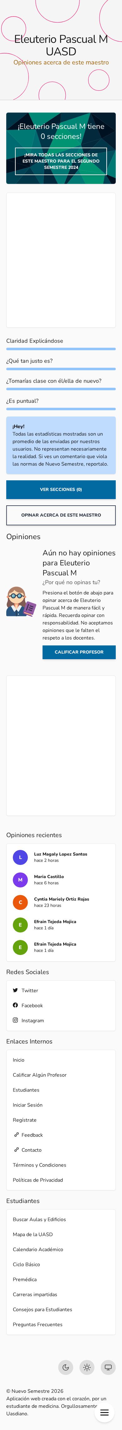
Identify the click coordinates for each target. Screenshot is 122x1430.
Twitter (30, 990)
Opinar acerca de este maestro (61, 515)
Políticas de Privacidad (38, 1180)
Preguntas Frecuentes (38, 1324)
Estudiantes (26, 1090)
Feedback (32, 1135)
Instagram (33, 1020)
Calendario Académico (38, 1249)
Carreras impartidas (35, 1294)
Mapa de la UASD (33, 1234)
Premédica (25, 1279)
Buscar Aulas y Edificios (39, 1219)
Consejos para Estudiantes (42, 1309)
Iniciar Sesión (28, 1105)
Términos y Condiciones (39, 1165)
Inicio (18, 1060)
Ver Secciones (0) (61, 490)
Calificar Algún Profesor (40, 1075)
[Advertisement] (61, 260)
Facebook (32, 1005)
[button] (104, 1412)
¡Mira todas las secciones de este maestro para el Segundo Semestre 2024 (61, 161)
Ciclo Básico (26, 1264)
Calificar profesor (79, 652)
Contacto (32, 1150)
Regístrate (25, 1120)
